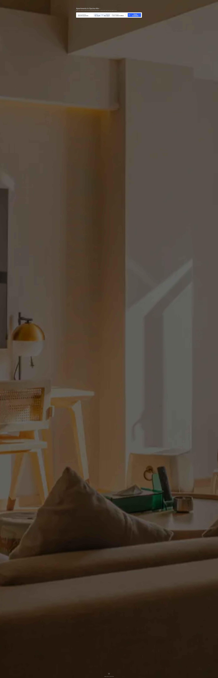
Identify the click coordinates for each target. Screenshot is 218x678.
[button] (156, 2)
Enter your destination (82, 14)
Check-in (96, 14)
